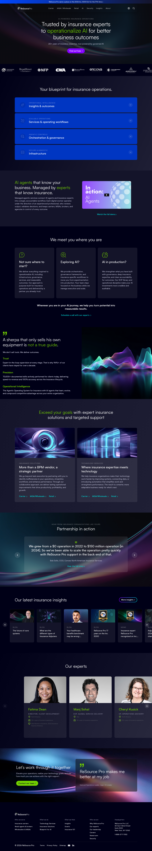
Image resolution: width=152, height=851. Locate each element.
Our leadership (95, 829)
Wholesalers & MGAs (23, 829)
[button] (17, 555)
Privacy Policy (52, 845)
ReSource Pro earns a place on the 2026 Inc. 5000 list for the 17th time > (76, 2)
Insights (68, 823)
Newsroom (94, 835)
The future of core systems (21, 632)
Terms (42, 845)
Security (93, 838)
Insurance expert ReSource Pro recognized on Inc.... (129, 633)
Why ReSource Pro (97, 823)
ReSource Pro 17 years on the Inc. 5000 (101, 633)
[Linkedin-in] (73, 845)
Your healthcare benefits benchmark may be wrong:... (75, 633)
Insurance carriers (21, 823)
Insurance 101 (70, 829)
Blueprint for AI (45, 829)
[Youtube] (69, 845)
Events (67, 826)
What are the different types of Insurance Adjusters (48, 633)
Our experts (94, 826)
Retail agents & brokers (23, 826)
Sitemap (63, 845)
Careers (93, 832)
